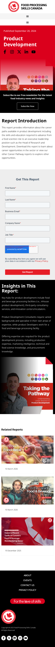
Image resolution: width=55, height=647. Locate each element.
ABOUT (27, 575)
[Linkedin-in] (26, 52)
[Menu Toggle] (27, 16)
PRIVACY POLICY (27, 589)
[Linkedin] (14, 638)
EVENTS (27, 580)
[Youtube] (33, 52)
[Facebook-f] (5, 52)
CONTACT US (27, 585)
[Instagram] (12, 52)
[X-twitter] (19, 52)
